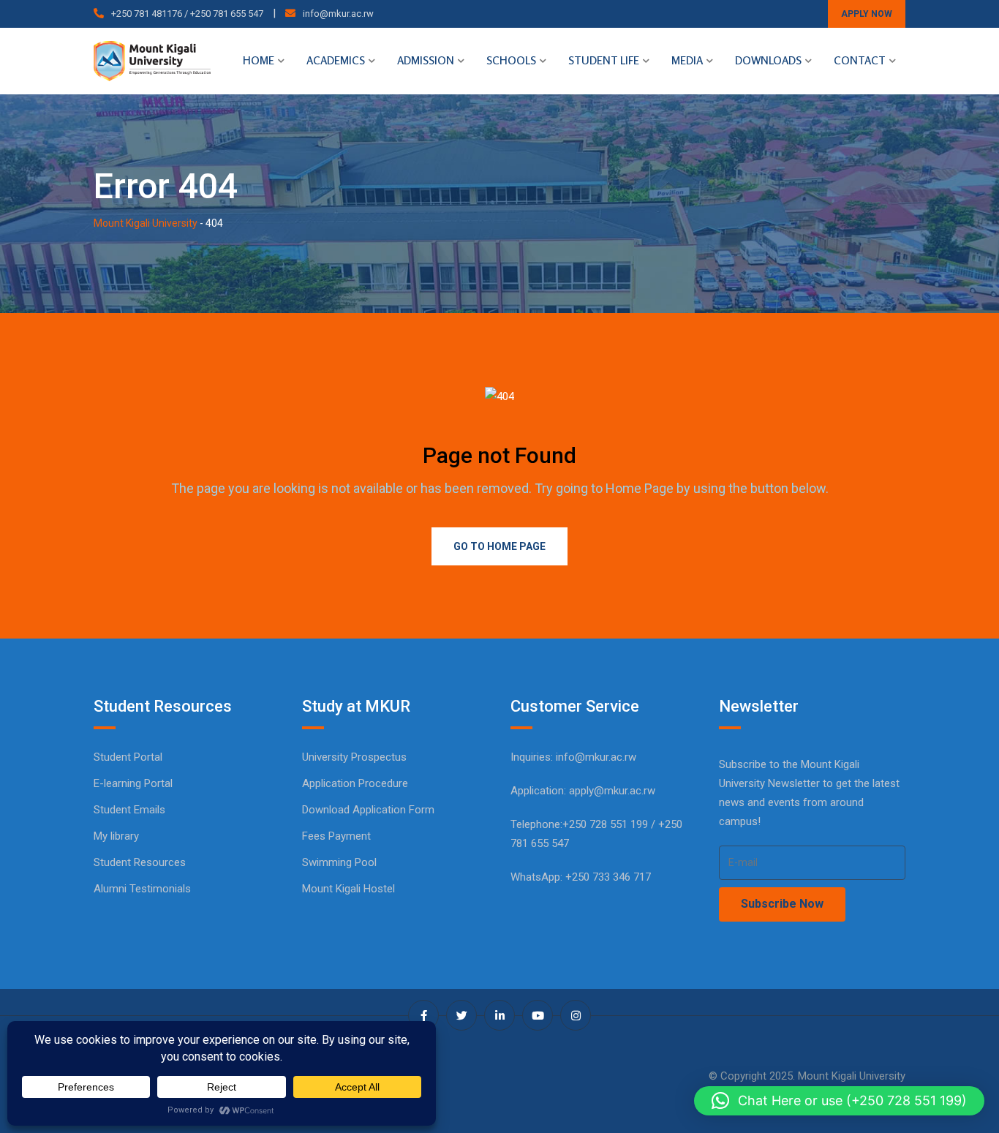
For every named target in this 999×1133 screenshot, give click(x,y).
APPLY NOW (866, 14)
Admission (425, 60)
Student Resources (140, 862)
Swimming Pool (339, 862)
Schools (511, 60)
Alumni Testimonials (142, 888)
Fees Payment (336, 836)
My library (116, 836)
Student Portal (128, 757)
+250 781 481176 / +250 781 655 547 (187, 13)
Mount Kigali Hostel (348, 888)
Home (258, 60)
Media (687, 60)
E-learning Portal (133, 783)
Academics (335, 60)
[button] (839, 1100)
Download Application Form (368, 809)
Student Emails (129, 809)
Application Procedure (355, 783)
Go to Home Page (499, 546)
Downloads (768, 60)
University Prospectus (354, 757)
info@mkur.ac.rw (338, 13)
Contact (860, 60)
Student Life (603, 60)
